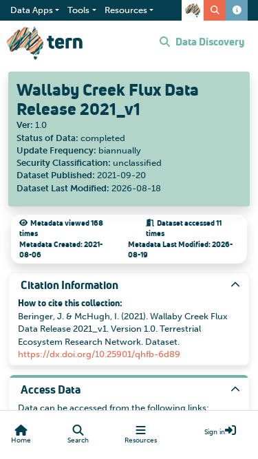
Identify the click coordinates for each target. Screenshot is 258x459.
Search (78, 440)
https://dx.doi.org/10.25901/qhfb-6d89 (99, 354)
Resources (141, 440)
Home (21, 440)
